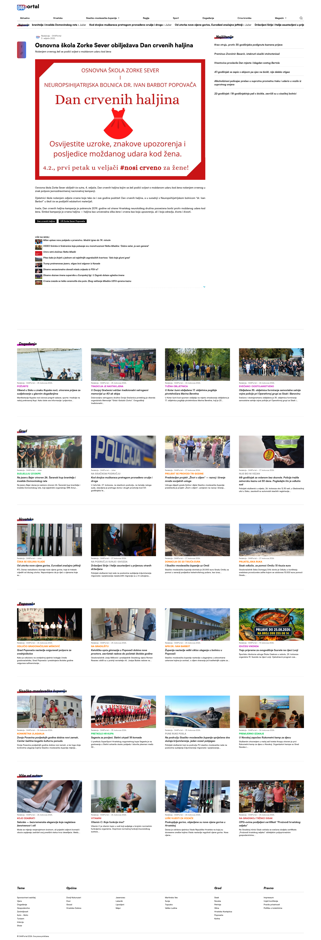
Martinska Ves (171, 897)
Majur (118, 908)
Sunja (167, 901)
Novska (217, 901)
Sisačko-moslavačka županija (101, 18)
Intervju (20, 922)
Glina (216, 908)
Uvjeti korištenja (271, 901)
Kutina (217, 918)
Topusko (169, 904)
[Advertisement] (176, 6)
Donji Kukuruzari (73, 897)
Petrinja (217, 904)
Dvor (68, 901)
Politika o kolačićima (273, 908)
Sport (176, 18)
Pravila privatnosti (272, 904)
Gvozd (69, 904)
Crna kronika (244, 18)
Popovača (218, 915)
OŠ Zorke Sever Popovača (73, 221)
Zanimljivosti (22, 911)
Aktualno (25, 18)
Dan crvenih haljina (46, 221)
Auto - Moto (22, 915)
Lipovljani (120, 904)
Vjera (19, 901)
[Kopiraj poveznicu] (21, 53)
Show (19, 925)
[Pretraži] (301, 18)
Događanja (208, 18)
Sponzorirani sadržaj (26, 897)
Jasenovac (120, 897)
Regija (146, 18)
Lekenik (119, 901)
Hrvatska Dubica (73, 908)
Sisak (216, 897)
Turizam (20, 918)
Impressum (269, 897)
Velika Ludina (171, 908)
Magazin (279, 18)
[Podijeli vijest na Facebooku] (21, 46)
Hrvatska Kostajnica (223, 911)
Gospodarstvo (23, 908)
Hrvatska (58, 18)
